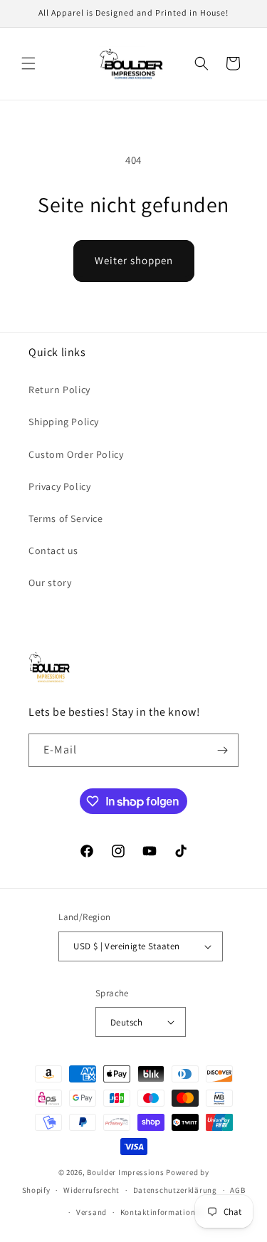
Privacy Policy (59, 486)
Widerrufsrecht (91, 1190)
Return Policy (59, 389)
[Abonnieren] (222, 750)
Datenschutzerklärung (175, 1190)
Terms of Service (65, 518)
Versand (91, 1212)
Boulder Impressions (125, 1172)
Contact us (53, 550)
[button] (28, 63)
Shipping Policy (63, 421)
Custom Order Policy (75, 454)
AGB (237, 1190)
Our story (49, 582)
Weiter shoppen (134, 260)
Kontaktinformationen (162, 1212)
